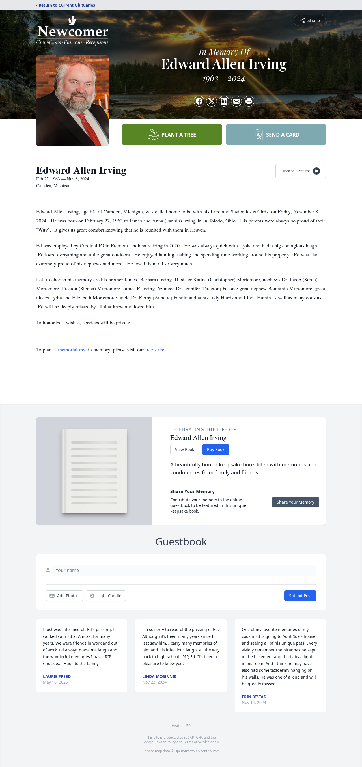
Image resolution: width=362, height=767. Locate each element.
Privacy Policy (165, 742)
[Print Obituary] (249, 101)
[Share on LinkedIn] (224, 101)
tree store (154, 349)
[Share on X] (211, 101)
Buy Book (215, 449)
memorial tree (72, 349)
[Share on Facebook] (199, 101)
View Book (184, 449)
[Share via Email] (236, 101)
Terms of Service (196, 742)
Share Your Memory (295, 502)
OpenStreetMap (187, 751)
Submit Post (300, 595)
